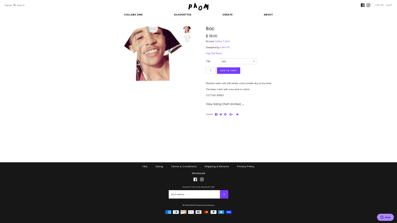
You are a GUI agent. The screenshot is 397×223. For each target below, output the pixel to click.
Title (208, 61)
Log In (389, 5)
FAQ (145, 166)
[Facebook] (362, 5)
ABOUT (268, 14)
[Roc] (153, 53)
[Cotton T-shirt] (187, 38)
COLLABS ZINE (133, 14)
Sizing (159, 166)
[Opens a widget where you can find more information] (385, 217)
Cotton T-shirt (222, 41)
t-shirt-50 (225, 47)
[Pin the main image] (225, 114)
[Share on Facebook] (216, 114)
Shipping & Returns (217, 166)
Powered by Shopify (205, 205)
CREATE (228, 14)
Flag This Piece (214, 53)
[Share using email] (237, 114)
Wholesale (198, 173)
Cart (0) (379, 5)
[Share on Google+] (231, 114)
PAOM (192, 205)
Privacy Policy (245, 166)
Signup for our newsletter (199, 187)
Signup (8, 5)
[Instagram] (368, 5)
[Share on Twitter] (221, 114)
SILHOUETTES (183, 14)
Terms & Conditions (184, 166)
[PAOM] (198, 4)
